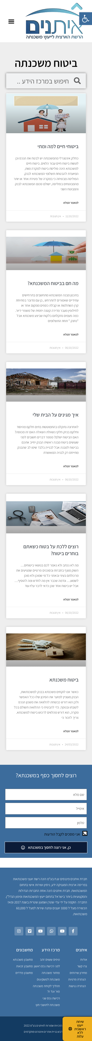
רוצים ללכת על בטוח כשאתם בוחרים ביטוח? (51, 549)
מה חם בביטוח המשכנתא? (53, 283)
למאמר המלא (71, 202)
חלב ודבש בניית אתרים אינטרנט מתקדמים (46, 1031)
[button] (85, 18)
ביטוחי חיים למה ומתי (58, 146)
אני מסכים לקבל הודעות (62, 834)
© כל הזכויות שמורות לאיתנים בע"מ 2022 (46, 1025)
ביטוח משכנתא (63, 679)
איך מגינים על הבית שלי (56, 414)
